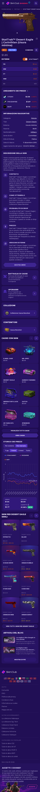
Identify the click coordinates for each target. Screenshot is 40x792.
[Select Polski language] (24, 678)
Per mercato (21, 446)
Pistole (17, 9)
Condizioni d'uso (7, 700)
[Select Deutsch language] (12, 678)
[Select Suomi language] (29, 681)
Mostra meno (20, 265)
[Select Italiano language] (20, 678)
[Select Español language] (9, 678)
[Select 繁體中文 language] (14, 681)
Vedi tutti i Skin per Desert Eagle (20, 626)
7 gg (7, 450)
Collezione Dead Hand (10, 725)
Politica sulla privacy (9, 697)
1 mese (13, 450)
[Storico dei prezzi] (27, 91)
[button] (11, 532)
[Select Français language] (16, 678)
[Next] (36, 338)
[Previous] (31, 338)
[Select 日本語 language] (18, 681)
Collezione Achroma (9, 731)
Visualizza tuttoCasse (20, 430)
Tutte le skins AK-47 (9, 747)
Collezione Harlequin (9, 735)
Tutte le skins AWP (8, 753)
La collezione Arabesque (10, 718)
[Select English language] (5, 678)
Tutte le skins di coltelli (10, 756)
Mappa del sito (7, 710)
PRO (3, 693)
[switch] (25, 59)
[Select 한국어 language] (22, 681)
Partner (4, 706)
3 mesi (21, 450)
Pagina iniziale (6, 9)
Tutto (28, 450)
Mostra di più (20, 659)
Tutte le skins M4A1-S (9, 750)
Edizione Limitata (8, 728)
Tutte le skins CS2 (8, 743)
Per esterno (9, 446)
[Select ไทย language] (25, 681)
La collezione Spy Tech (10, 722)
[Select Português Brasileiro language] (27, 678)
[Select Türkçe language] (31, 678)
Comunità (5, 690)
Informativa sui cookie (9, 703)
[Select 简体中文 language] (11, 681)
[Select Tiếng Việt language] (35, 678)
